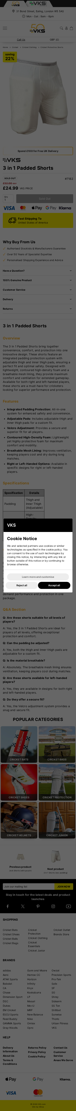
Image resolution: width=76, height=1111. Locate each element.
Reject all (21, 585)
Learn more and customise (38, 576)
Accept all (54, 585)
